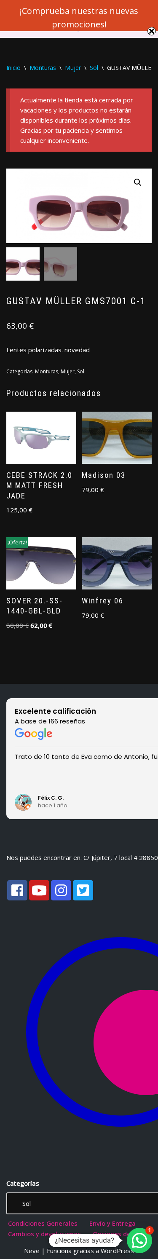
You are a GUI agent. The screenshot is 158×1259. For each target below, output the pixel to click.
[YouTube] (39, 890)
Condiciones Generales (43, 1223)
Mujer (73, 68)
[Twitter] (83, 890)
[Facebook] (17, 890)
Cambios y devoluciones (44, 1234)
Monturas (42, 68)
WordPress (117, 1250)
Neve (32, 1250)
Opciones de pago (120, 1234)
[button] (137, 182)
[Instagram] (61, 890)
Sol (94, 68)
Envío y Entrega (112, 1223)
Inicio (13, 68)
